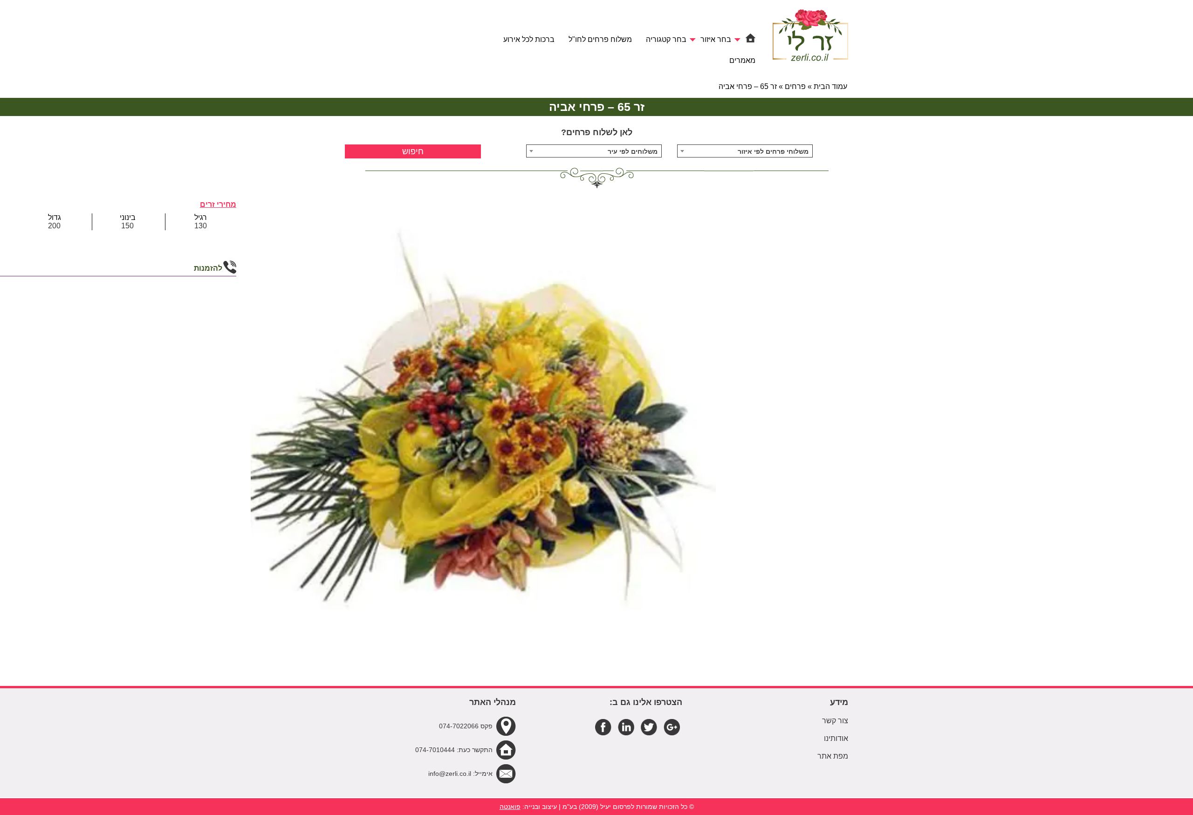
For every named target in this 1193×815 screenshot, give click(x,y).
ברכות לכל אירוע (529, 39)
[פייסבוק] (603, 727)
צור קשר (835, 721)
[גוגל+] (671, 727)
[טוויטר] (648, 727)
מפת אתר (832, 756)
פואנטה (510, 806)
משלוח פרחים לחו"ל (600, 39)
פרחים (795, 86)
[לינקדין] (626, 727)
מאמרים (742, 60)
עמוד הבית (830, 86)
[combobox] (745, 151)
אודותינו (836, 738)
